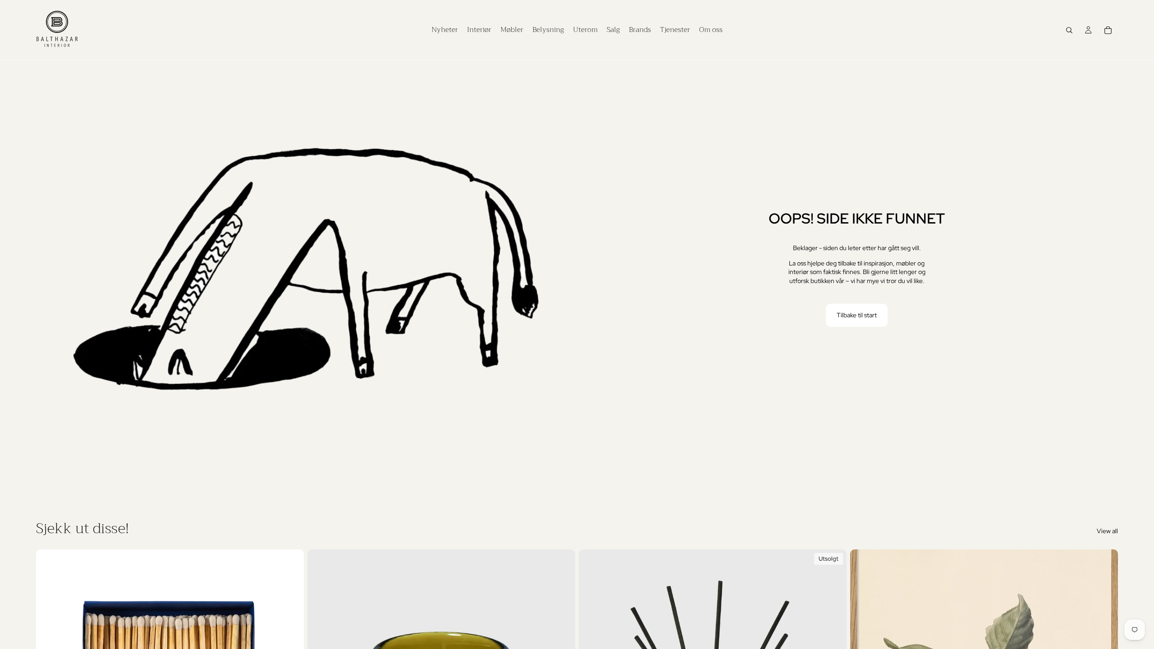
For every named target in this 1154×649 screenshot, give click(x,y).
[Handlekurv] (1108, 30)
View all (1107, 531)
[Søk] (1069, 30)
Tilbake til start (857, 315)
